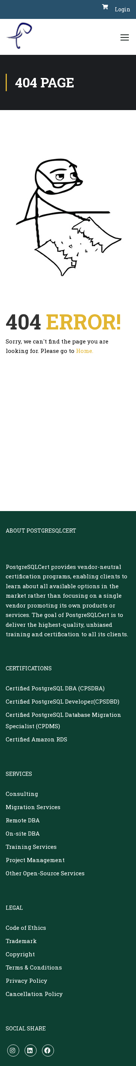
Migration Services (33, 807)
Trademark (21, 941)
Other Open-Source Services (45, 873)
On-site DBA (23, 833)
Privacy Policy (26, 980)
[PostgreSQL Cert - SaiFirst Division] (22, 37)
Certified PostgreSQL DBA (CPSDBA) (55, 688)
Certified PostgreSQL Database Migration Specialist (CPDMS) (63, 720)
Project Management (35, 860)
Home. (84, 350)
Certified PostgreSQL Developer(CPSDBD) (62, 701)
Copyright (20, 954)
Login (122, 9)
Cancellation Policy (34, 994)
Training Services (31, 846)
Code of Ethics (26, 927)
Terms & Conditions (34, 967)
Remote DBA (23, 820)
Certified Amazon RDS (36, 739)
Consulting (22, 793)
